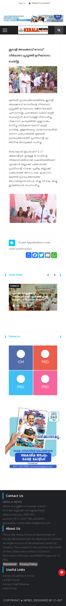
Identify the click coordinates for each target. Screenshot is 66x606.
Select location (40, 3)
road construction (20, 249)
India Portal (10, 588)
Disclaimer (10, 564)
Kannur (14, 286)
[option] (33, 297)
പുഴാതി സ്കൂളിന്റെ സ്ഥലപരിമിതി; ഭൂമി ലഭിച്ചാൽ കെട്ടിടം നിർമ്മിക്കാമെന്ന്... (30, 297)
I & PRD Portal (11, 580)
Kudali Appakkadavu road (34, 242)
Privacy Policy (28, 564)
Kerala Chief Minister (16, 584)
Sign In (22, 3)
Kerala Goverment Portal (18, 576)
